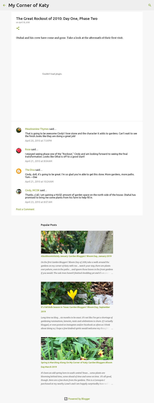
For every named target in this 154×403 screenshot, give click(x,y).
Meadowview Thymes (37, 129)
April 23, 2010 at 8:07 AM (38, 202)
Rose (28, 149)
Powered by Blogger (79, 398)
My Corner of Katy (28, 5)
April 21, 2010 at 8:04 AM (38, 161)
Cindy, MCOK (32, 190)
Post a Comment (25, 209)
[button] (18, 28)
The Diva (30, 169)
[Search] (53, 5)
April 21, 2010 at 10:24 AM (39, 181)
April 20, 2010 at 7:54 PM (38, 140)
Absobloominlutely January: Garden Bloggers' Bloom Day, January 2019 (76, 256)
